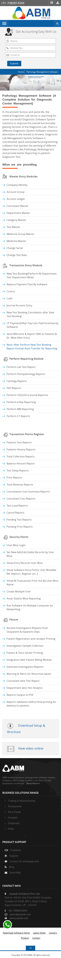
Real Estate (14, 812)
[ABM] (31, 12)
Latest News (39, 932)
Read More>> (33, 783)
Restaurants (14, 806)
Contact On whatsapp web (24, 861)
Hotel (11, 829)
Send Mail (15, 872)
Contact (36, 937)
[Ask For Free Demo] (52, 3)
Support (13, 855)
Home (21, 71)
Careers (53, 932)
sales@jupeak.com (20, 914)
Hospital (12, 817)
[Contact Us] (58, 3)
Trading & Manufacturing (21, 800)
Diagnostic (14, 823)
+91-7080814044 (12, 3)
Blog (11, 867)
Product (25, 937)
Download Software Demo (16, 932)
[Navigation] (4, 23)
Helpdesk (15, 850)
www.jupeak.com (18, 918)
